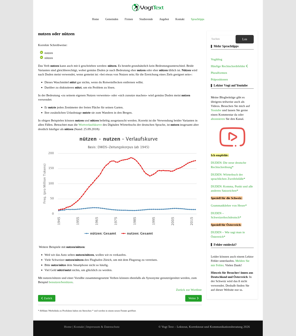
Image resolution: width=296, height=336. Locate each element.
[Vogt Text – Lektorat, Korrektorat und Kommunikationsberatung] (148, 7)
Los (244, 39)
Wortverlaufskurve (90, 124)
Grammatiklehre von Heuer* (229, 205)
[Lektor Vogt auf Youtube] (232, 137)
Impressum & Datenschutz (103, 326)
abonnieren (218, 118)
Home (68, 326)
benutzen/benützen (61, 282)
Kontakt (79, 326)
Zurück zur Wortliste (189, 289)
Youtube (216, 110)
